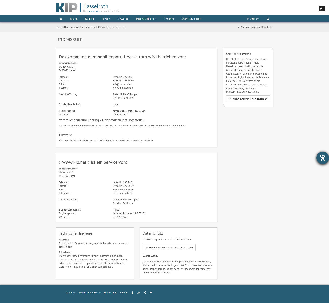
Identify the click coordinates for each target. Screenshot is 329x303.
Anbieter (169, 19)
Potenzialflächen (146, 19)
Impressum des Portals (89, 292)
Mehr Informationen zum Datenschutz (171, 247)
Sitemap (70, 292)
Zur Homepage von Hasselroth (256, 27)
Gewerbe (123, 19)
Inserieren (253, 19)
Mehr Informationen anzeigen (249, 98)
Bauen (74, 19)
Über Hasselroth (191, 19)
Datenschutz (110, 292)
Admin (123, 292)
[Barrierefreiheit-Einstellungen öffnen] (322, 158)
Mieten (105, 19)
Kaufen (89, 19)
